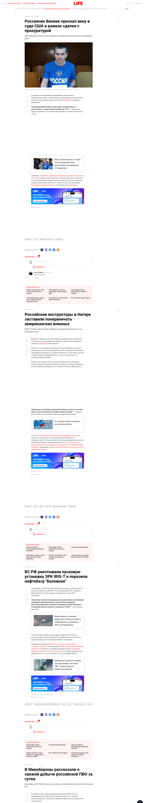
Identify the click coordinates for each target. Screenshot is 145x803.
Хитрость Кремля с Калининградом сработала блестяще (34, 549)
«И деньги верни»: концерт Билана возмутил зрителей (79, 556)
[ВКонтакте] (54, 250)
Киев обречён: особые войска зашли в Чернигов (58, 298)
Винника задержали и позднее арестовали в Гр (58, 176)
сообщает (45, 344)
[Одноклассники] (58, 250)
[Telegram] (50, 250)
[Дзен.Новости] (42, 250)
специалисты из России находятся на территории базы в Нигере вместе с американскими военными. (57, 444)
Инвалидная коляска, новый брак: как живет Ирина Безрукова (35, 557)
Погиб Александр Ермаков (79, 547)
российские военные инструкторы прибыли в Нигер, (57, 435)
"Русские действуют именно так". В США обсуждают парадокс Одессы (35, 299)
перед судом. (72, 185)
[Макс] (46, 250)
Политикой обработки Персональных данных (57, 8)
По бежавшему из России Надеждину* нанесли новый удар (58, 291)
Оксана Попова (36, 207)
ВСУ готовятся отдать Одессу (80, 298)
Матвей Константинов (38, 733)
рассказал (68, 100)
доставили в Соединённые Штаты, (43, 185)
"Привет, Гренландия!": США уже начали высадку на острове (35, 291)
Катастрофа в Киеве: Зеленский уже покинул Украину (78, 291)
